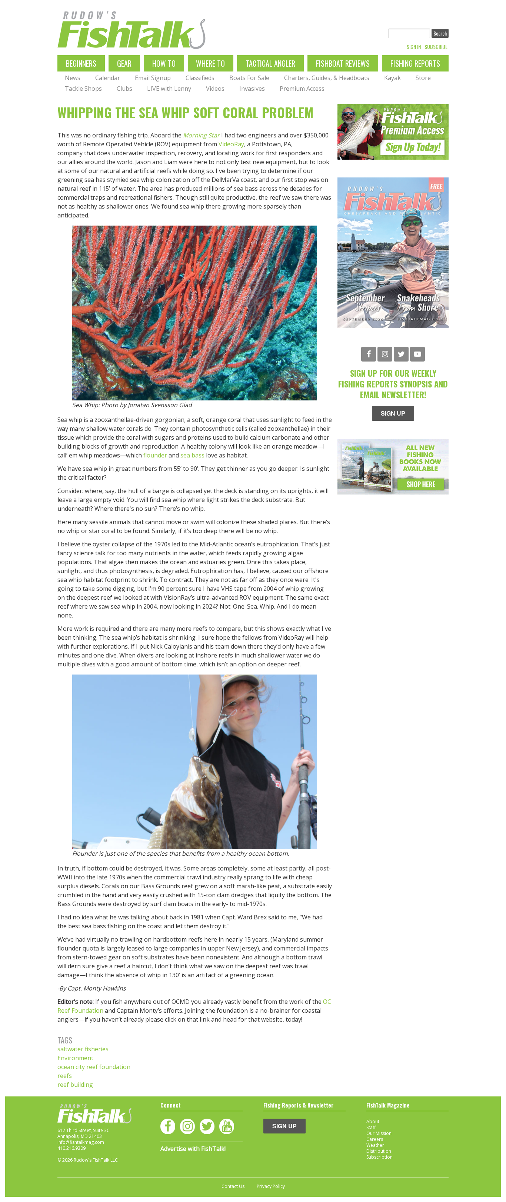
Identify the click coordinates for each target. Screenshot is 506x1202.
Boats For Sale (249, 78)
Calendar (107, 78)
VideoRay (231, 144)
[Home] (131, 30)
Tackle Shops (83, 88)
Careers (374, 1139)
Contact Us (233, 1186)
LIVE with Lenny (169, 88)
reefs (64, 1076)
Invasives (252, 88)
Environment (75, 1058)
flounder (155, 455)
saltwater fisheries (83, 1049)
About (372, 1121)
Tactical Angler (270, 63)
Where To (210, 63)
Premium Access (302, 88)
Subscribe (436, 46)
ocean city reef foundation (93, 1067)
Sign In (414, 46)
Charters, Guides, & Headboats (326, 78)
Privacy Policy (271, 1186)
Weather (375, 1145)
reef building (75, 1085)
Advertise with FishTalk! (193, 1149)
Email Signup (153, 78)
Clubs (124, 88)
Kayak (392, 78)
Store (423, 78)
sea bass (192, 455)
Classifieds (200, 78)
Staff (371, 1127)
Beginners (81, 63)
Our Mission (379, 1133)
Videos (215, 88)
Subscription (379, 1157)
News (72, 78)
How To (164, 63)
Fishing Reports (415, 63)
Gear (124, 63)
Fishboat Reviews (343, 63)
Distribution (378, 1151)
